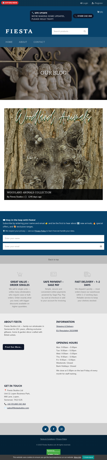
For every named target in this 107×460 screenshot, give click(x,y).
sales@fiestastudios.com (18, 408)
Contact (39, 42)
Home (9, 42)
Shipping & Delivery (64, 326)
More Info (77, 457)
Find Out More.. (13, 347)
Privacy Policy (40, 231)
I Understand (88, 457)
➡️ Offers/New (10, 3)
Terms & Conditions (47, 439)
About (23, 42)
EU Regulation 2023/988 (67, 331)
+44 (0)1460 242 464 (16, 404)
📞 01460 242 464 (83, 16)
